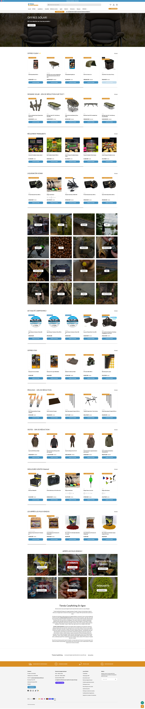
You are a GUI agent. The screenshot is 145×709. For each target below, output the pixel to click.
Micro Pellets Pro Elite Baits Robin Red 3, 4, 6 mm (72, 533)
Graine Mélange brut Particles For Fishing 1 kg (90, 533)
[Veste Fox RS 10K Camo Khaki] (35, 440)
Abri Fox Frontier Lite (88, 74)
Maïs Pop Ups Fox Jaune (106, 371)
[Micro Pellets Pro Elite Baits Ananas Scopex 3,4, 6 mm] (109, 522)
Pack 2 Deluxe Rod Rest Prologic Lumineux (34, 412)
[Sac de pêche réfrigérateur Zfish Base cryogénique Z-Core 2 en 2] (109, 322)
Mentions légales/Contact (87, 680)
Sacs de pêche (61, 270)
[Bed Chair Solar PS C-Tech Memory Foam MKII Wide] (109, 105)
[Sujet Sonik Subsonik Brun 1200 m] (109, 184)
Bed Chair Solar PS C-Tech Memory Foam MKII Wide (108, 116)
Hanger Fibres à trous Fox (88, 490)
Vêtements (61, 293)
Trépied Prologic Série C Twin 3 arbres (91, 411)
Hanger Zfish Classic (106, 490)
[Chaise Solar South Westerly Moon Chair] (72, 105)
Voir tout (116, 53)
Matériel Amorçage (38, 270)
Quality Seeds (40, 25)
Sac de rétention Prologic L (52, 411)
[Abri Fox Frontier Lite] (91, 64)
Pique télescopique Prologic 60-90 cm (109, 411)
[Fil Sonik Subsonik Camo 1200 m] (91, 184)
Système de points (86, 688)
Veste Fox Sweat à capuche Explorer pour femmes (90, 451)
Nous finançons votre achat (88, 686)
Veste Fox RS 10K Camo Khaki (33, 450)
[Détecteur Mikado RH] (35, 480)
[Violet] (90, 493)
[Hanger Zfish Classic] (109, 480)
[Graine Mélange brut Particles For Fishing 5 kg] (54, 522)
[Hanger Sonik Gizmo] (54, 184)
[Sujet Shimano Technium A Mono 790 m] (54, 322)
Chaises (38, 293)
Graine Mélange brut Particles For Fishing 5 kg (53, 533)
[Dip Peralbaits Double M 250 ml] (54, 145)
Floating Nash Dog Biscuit (70, 74)
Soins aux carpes (106, 247)
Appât (61, 247)
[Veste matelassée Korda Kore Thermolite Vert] (109, 440)
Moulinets (38, 247)
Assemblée (84, 270)
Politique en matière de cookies (88, 690)
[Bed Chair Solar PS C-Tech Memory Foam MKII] (54, 105)
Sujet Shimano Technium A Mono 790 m (54, 332)
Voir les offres (90, 654)
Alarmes (61, 224)
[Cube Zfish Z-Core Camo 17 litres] (109, 64)
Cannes (106, 224)
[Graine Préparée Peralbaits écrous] (109, 145)
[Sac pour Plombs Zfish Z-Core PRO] (91, 322)
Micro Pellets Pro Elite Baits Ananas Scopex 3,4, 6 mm (108, 533)
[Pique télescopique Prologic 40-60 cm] (72, 401)
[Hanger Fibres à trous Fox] (91, 480)
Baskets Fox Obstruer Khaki (70, 371)
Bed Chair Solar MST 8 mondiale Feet (90, 115)
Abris (107, 270)
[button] (117, 4)
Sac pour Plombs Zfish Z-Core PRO (90, 332)
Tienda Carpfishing (32, 704)
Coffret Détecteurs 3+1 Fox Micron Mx (54, 490)
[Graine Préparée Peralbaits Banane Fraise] (72, 145)
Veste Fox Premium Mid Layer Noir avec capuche (53, 451)
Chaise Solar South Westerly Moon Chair (71, 116)
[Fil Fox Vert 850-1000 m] (91, 361)
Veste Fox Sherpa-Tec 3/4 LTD (71, 450)
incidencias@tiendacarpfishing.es (37, 677)
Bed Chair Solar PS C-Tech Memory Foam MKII (53, 116)
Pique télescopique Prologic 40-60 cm (72, 411)
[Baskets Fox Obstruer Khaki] (72, 361)
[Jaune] (104, 493)
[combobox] (74, 5)
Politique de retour (86, 684)
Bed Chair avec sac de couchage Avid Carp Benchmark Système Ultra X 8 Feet (54, 76)
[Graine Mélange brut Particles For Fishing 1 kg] (91, 522)
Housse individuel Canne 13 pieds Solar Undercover (35, 116)
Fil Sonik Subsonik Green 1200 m (34, 194)
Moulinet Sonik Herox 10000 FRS (71, 194)
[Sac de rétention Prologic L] (54, 401)
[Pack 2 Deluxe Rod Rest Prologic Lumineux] (35, 401)
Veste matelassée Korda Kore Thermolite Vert (107, 451)
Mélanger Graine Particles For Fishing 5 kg (35, 533)
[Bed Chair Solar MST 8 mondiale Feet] (91, 105)
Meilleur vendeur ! (42, 567)
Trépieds (84, 293)
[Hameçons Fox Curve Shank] (35, 361)
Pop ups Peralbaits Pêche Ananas (90, 154)
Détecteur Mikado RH (32, 490)
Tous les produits (106, 293)
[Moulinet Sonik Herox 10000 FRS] (72, 184)
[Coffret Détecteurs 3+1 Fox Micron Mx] (54, 480)
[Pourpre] (47, 197)
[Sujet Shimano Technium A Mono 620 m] (35, 322)
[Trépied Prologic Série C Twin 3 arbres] (91, 401)
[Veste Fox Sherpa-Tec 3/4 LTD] (72, 440)
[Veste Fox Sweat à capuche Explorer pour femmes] (91, 440)
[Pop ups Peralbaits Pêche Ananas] (91, 145)
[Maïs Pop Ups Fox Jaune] (109, 361)
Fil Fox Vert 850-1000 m (88, 371)
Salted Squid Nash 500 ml (33, 74)
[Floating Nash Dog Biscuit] (72, 64)
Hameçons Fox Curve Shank (33, 371)
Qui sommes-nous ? (86, 677)
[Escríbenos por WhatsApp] (142, 702)
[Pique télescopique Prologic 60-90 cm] (109, 401)
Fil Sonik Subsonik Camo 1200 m (89, 194)
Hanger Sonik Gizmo (50, 194)
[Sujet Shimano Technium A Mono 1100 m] (72, 322)
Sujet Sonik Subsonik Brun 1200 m (108, 194)
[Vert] (49, 197)
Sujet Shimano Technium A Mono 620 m (35, 333)
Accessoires (38, 224)
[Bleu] (88, 493)
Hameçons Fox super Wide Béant (53, 371)
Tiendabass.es (31, 687)
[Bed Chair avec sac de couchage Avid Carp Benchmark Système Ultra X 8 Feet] (54, 64)
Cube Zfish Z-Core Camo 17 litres (108, 74)
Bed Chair (84, 224)
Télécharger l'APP (86, 675)
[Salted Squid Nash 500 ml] (35, 64)
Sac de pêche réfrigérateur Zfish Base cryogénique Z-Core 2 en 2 (109, 333)
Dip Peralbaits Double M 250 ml (52, 154)
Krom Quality (31, 25)
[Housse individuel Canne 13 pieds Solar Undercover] (35, 105)
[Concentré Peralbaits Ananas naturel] (35, 145)
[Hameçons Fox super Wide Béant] (54, 361)
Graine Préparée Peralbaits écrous (108, 154)
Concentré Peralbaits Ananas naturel (35, 154)
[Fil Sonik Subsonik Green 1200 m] (35, 184)
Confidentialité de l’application (88, 693)
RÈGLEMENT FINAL (59, 11)
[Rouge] (53, 197)
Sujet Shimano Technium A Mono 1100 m (72, 333)
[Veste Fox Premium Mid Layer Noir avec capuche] (54, 440)
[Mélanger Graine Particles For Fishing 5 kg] (35, 522)
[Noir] (86, 493)
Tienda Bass (85, 673)
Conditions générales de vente (88, 682)
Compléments (83, 247)
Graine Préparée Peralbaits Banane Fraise (71, 155)
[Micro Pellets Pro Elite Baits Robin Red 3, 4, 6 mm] (72, 522)
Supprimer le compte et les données (89, 695)
